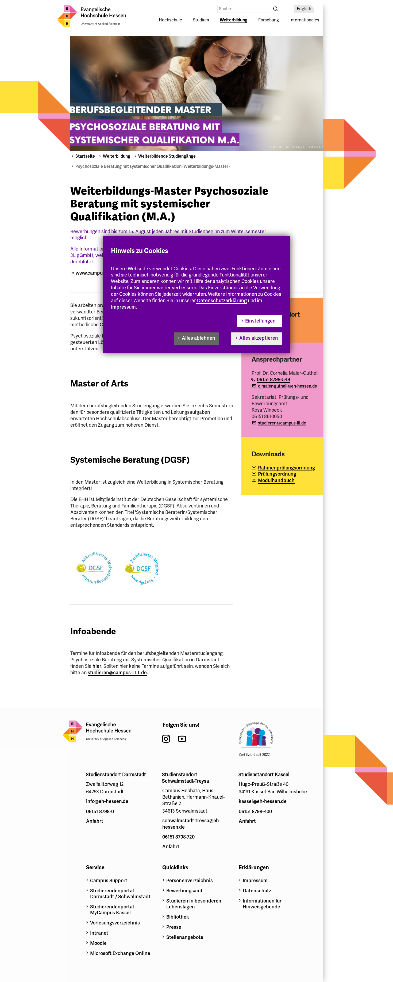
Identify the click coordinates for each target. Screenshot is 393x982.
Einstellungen (260, 321)
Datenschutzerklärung (222, 301)
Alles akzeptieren (258, 338)
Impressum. (124, 307)
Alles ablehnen (198, 338)
